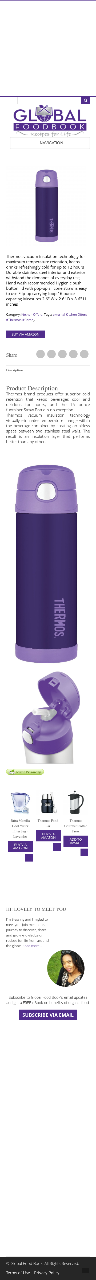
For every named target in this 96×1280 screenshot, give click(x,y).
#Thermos (14, 320)
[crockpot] (48, 207)
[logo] (50, 134)
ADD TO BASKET (76, 841)
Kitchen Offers (31, 314)
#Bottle (27, 320)
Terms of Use (18, 1272)
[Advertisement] (48, 48)
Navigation (51, 142)
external (59, 314)
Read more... (32, 945)
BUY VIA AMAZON (25, 334)
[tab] (48, 370)
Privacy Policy (46, 1272)
